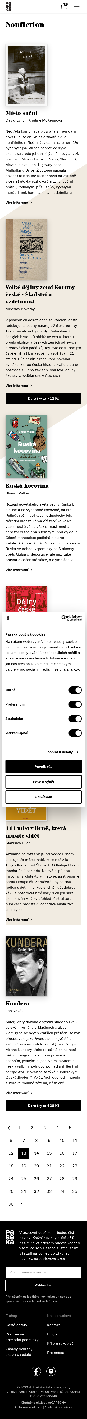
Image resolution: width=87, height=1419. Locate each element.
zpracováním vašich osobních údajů (31, 1301)
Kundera (17, 1003)
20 (36, 1166)
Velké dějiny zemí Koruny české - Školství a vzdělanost (40, 294)
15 (49, 1153)
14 (36, 1153)
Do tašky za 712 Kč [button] (43, 398)
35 (74, 1191)
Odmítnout (43, 797)
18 (10, 1166)
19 (23, 1166)
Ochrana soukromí (28, 1407)
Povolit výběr (43, 782)
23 (74, 1166)
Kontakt (53, 1325)
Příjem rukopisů (60, 1343)
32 (36, 1191)
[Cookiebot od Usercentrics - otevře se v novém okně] (62, 618)
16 (61, 1153)
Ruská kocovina (27, 485)
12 (10, 1153)
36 (10, 1204)
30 (10, 1191)
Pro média (55, 1353)
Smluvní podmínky (58, 1407)
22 (61, 1166)
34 (61, 1191)
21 (49, 1166)
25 (23, 1178)
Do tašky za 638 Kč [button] (43, 1106)
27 (49, 1178)
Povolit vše (43, 767)
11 (74, 1140)
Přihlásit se (43, 1285)
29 (74, 1178)
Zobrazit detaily (60, 752)
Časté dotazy (16, 1325)
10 (61, 1140)
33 (49, 1191)
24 (10, 1178)
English (53, 1334)
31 (23, 1191)
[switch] (75, 704)
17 (74, 1153)
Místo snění (21, 113)
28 (61, 1178)
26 (36, 1178)
